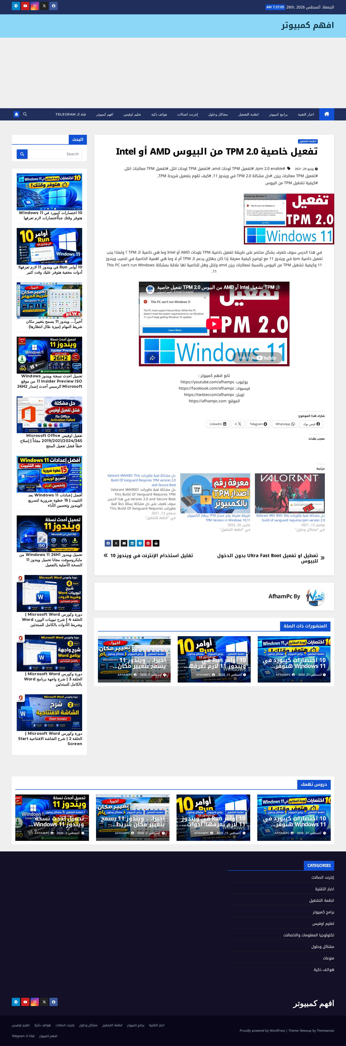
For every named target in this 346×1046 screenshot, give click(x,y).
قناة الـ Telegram (70, 114)
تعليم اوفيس (132, 114)
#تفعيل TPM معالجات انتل (146, 168)
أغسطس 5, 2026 (148, 833)
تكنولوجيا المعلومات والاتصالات (308, 935)
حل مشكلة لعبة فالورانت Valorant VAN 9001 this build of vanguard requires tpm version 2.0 (290, 517)
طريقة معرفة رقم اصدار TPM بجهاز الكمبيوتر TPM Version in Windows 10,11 (218, 517)
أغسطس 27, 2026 (309, 833)
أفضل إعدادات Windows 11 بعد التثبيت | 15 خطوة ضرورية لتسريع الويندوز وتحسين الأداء (55, 500)
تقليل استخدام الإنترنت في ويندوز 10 (151, 555)
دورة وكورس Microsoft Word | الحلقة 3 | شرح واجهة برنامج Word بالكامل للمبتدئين (53, 679)
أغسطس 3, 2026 (68, 833)
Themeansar (325, 1031)
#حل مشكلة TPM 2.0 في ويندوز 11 (242, 176)
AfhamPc (280, 596)
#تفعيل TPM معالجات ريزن (296, 176)
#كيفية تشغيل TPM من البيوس (291, 183)
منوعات (328, 958)
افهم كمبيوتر (307, 25)
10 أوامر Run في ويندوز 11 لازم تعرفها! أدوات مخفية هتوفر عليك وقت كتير (215, 669)
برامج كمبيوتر (278, 114)
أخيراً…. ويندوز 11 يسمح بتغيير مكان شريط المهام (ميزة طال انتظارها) (140, 669)
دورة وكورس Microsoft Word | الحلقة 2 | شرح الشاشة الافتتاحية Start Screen (50, 738)
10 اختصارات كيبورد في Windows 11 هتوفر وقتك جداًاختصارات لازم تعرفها (294, 669)
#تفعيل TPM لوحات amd (233, 168)
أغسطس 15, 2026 (229, 833)
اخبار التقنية (306, 114)
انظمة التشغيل (248, 114)
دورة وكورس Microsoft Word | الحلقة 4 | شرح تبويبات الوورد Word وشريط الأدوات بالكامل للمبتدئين (52, 619)
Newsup (305, 1031)
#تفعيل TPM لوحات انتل (190, 168)
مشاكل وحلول (218, 114)
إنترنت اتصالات (187, 114)
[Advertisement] (173, 73)
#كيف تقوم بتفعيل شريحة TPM (184, 176)
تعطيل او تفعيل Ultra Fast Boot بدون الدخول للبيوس (267, 558)
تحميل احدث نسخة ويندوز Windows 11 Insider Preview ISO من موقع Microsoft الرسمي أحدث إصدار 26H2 (49, 381)
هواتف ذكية (159, 114)
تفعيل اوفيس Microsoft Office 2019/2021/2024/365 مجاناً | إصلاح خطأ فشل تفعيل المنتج (51, 440)
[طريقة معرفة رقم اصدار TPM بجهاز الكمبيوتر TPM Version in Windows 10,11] (215, 493)
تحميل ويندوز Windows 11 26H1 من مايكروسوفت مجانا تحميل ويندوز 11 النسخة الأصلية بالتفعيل (50, 559)
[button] (25, 114)
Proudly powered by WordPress (263, 1031)
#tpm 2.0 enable (270, 168)
